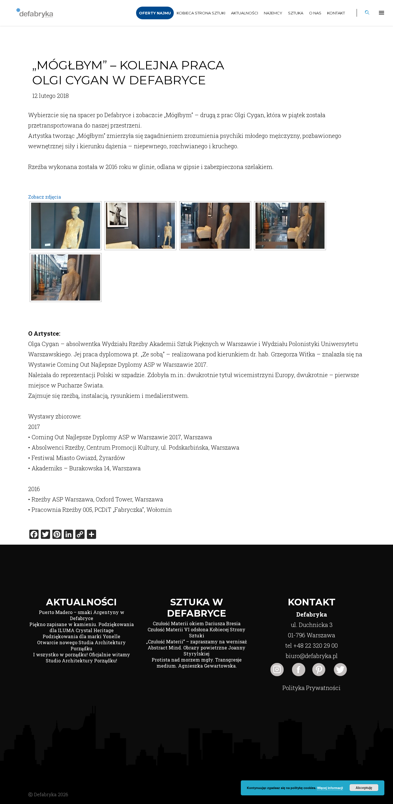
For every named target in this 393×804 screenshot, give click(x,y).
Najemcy (273, 13)
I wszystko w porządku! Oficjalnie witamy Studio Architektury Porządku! (81, 657)
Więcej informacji (330, 788)
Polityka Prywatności (312, 687)
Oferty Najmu (155, 13)
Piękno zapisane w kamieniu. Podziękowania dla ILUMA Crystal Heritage (81, 627)
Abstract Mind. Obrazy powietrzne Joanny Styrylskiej (196, 651)
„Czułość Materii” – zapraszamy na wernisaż (196, 641)
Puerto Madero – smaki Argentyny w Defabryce (81, 615)
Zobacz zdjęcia (44, 197)
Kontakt (336, 13)
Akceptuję (364, 787)
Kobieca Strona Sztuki (201, 13)
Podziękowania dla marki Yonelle (81, 636)
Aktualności (244, 13)
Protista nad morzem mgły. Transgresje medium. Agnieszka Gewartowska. (197, 663)
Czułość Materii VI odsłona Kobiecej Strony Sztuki (196, 632)
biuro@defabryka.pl (312, 655)
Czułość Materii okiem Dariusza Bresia (197, 623)
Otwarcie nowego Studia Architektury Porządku (81, 645)
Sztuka (295, 13)
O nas (315, 13)
